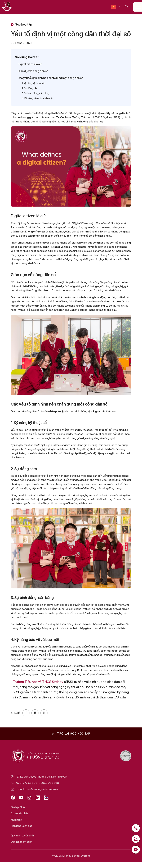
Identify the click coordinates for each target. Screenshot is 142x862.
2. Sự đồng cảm (30, 88)
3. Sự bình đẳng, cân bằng (35, 93)
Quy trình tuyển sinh (22, 835)
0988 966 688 (50, 782)
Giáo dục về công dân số (33, 71)
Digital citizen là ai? (30, 64)
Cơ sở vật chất (19, 813)
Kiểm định (16, 819)
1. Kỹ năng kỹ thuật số (33, 83)
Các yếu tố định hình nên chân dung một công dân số (50, 78)
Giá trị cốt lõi (18, 807)
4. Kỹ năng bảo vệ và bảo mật (37, 98)
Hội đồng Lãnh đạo (21, 825)
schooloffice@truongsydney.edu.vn (37, 789)
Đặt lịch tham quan (21, 841)
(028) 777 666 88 (26, 782)
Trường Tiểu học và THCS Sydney (38, 682)
